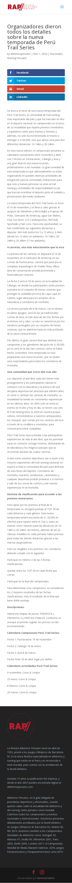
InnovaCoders (46, 878)
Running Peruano (17, 58)
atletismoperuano (20, 53)
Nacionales (56, 53)
